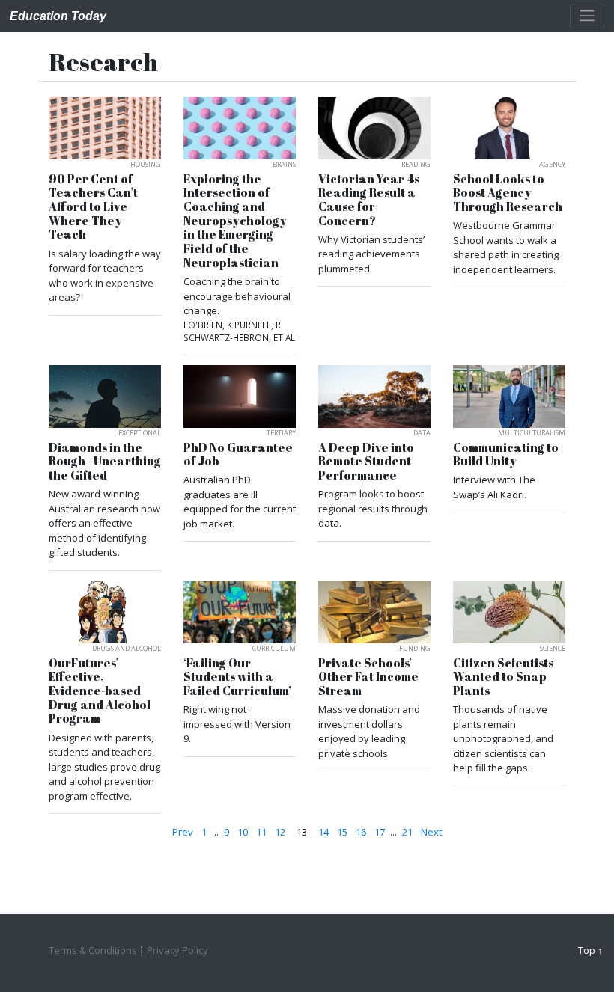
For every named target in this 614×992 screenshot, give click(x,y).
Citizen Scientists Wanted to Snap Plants (503, 677)
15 (342, 832)
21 (407, 832)
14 (323, 832)
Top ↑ (590, 950)
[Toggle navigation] (587, 16)
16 (361, 832)
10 (242, 832)
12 (280, 832)
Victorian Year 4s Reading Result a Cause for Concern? (368, 200)
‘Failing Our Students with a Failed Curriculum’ (237, 677)
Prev (182, 832)
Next (431, 832)
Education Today (58, 15)
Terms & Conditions (93, 950)
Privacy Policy (177, 950)
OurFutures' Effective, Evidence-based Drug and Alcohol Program (100, 691)
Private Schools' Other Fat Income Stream (368, 677)
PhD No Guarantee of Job (238, 454)
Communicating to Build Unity (506, 454)
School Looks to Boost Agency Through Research (507, 193)
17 (379, 832)
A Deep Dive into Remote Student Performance (366, 462)
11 (261, 832)
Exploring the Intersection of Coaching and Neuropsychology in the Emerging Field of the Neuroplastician (235, 221)
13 (302, 832)
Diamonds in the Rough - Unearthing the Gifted (105, 462)
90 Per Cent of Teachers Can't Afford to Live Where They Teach (93, 207)
